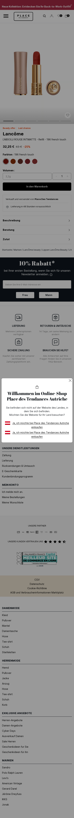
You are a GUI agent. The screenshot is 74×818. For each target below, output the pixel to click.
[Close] (70, 380)
